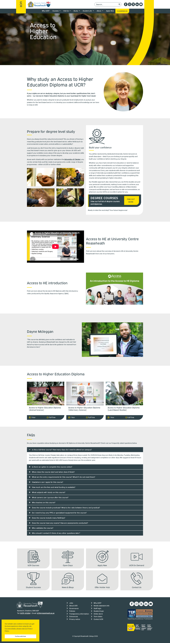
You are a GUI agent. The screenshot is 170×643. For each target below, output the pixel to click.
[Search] (119, 4)
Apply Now (110, 11)
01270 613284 (25, 613)
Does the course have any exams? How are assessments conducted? (60, 523)
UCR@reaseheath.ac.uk (45, 613)
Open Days (68, 565)
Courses (55, 11)
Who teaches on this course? (43, 502)
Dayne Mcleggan (40, 331)
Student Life (87, 11)
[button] (114, 288)
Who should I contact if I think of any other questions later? (56, 533)
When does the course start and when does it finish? (53, 472)
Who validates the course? (42, 528)
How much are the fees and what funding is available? (53, 487)
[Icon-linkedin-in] (137, 4)
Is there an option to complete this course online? (52, 467)
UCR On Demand (136, 565)
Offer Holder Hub (102, 587)
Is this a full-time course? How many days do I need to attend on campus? (62, 449)
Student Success (33, 587)
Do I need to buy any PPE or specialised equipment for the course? (59, 512)
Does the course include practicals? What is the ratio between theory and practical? (66, 507)
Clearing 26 (122, 11)
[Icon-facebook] (126, 4)
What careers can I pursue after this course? (50, 497)
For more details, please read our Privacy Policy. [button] (19, 630)
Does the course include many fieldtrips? (48, 518)
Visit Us (66, 11)
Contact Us (136, 587)
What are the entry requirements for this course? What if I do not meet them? (63, 477)
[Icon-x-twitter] (133, 4)
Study (75, 11)
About (99, 11)
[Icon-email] (141, 4)
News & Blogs (68, 587)
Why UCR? (45, 11)
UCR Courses (33, 565)
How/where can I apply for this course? (47, 482)
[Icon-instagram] (129, 4)
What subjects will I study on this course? (48, 492)
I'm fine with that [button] (20, 636)
